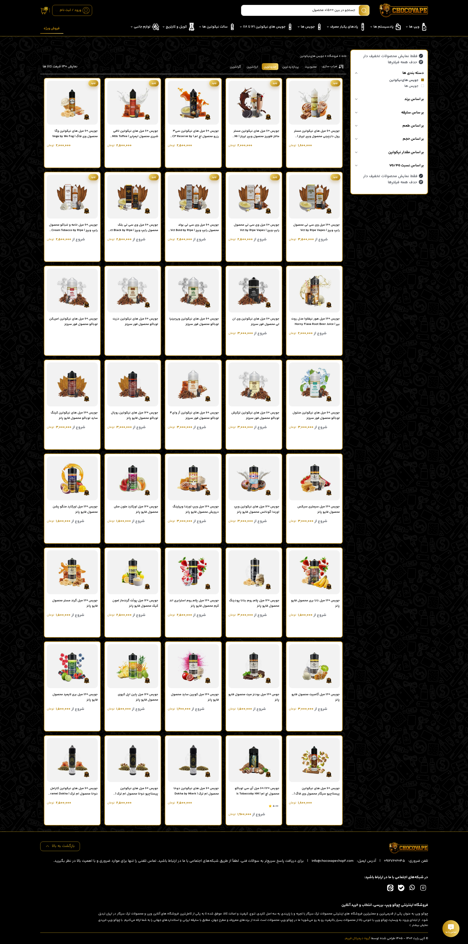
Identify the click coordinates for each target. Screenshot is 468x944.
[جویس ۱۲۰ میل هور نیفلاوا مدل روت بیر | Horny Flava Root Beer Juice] (314, 290)
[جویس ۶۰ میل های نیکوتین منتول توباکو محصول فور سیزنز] (314, 384)
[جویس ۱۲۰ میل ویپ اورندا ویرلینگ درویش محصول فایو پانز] (193, 478)
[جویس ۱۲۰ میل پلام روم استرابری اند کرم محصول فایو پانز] (193, 572)
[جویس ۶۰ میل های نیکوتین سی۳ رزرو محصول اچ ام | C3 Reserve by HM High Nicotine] (193, 103)
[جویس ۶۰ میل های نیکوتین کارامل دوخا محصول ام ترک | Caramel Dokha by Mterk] (72, 760)
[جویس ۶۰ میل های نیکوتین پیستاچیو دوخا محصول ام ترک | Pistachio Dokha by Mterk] (132, 760)
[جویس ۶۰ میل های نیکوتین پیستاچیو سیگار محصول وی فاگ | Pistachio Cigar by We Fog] (314, 760)
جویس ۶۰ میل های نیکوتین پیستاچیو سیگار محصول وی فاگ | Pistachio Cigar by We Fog (317, 794)
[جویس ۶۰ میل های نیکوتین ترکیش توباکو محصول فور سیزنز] (253, 384)
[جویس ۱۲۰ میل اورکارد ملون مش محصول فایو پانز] (132, 478)
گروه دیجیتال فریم (357, 938)
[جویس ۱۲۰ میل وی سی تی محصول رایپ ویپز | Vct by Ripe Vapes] (314, 197)
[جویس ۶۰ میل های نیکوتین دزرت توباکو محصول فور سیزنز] (132, 290)
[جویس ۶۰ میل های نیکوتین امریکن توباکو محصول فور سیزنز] (72, 290)
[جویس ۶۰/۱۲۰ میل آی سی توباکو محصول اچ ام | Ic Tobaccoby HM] (253, 760)
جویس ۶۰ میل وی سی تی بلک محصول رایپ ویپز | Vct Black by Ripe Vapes (133, 230)
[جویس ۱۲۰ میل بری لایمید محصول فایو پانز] (72, 666)
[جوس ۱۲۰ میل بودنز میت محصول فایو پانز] (253, 666)
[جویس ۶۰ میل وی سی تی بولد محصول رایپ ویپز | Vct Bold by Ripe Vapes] (193, 197)
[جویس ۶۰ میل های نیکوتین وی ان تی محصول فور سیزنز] (253, 290)
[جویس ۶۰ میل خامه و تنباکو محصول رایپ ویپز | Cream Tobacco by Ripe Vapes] (72, 197)
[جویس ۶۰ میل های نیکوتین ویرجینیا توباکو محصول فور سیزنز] (193, 290)
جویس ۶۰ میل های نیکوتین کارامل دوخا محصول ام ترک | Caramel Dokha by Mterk (72, 794)
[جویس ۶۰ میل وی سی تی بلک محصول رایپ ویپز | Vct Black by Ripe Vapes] (132, 197)
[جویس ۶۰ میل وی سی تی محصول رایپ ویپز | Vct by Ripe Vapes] (253, 197)
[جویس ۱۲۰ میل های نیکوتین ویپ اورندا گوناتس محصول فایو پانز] (253, 478)
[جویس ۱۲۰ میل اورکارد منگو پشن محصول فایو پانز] (72, 478)
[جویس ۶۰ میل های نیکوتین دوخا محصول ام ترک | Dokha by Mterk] (193, 760)
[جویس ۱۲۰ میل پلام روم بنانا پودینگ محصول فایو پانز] (253, 572)
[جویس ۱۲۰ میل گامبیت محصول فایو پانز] (314, 666)
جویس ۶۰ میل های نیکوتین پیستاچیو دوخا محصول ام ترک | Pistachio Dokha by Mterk (136, 794)
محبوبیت (311, 66)
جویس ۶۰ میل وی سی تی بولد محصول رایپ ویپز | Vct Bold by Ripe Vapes (194, 230)
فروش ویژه (52, 28)
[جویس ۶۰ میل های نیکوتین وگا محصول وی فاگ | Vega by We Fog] (72, 103)
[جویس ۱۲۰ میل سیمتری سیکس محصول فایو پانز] (314, 478)
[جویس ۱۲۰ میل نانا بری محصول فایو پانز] (314, 572)
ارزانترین (252, 66)
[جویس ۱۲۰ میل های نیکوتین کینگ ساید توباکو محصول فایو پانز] (72, 384)
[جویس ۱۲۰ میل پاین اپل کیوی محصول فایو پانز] (132, 666)
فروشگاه (332, 56)
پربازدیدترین (290, 66)
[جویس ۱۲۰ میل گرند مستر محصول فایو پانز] (72, 572)
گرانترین (235, 66)
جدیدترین (270, 66)
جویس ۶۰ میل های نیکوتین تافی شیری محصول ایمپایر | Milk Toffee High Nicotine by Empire (135, 136)
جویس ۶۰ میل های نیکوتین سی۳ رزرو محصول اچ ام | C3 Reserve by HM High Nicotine (195, 136)
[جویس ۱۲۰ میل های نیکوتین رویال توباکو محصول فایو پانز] (132, 384)
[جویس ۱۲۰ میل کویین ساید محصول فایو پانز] (193, 666)
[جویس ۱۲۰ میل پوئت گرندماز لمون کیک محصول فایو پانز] (132, 572)
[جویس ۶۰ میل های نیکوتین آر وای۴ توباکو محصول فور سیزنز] (193, 384)
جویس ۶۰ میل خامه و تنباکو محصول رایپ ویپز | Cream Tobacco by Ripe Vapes (73, 230)
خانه (343, 56)
